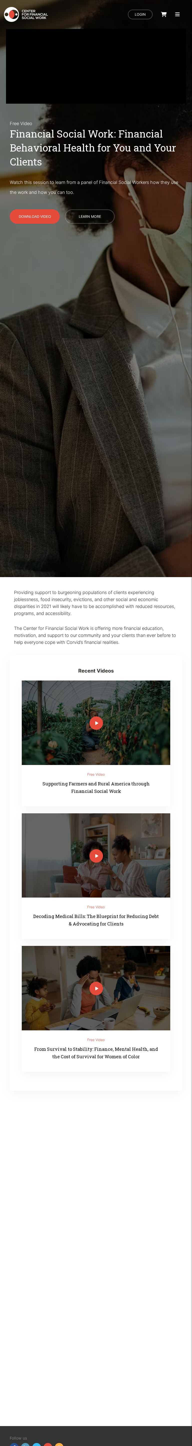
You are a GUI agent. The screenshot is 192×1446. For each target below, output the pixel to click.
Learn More (90, 216)
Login (140, 14)
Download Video (35, 217)
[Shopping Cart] (164, 14)
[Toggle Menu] (177, 14)
